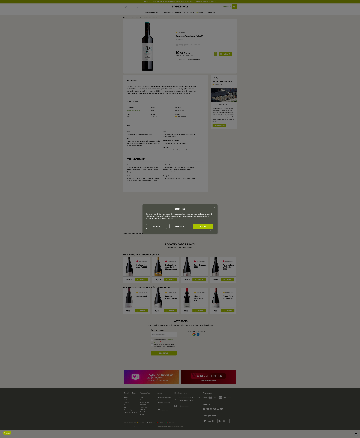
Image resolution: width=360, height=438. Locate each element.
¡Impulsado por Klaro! (208, 230)
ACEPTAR (203, 226)
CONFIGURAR (179, 226)
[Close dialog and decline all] (214, 207)
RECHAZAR (156, 226)
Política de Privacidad (163, 216)
